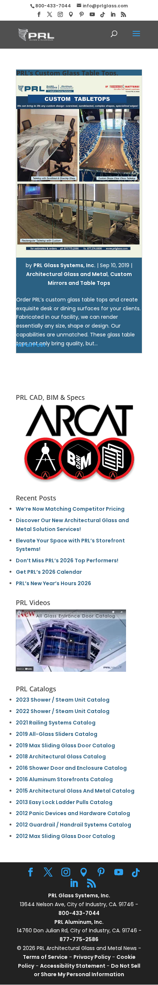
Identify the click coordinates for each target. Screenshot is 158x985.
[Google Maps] (70, 14)
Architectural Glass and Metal (67, 274)
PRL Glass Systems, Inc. (64, 265)
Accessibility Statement (73, 966)
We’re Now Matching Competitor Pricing (70, 509)
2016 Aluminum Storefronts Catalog (64, 779)
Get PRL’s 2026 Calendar (49, 572)
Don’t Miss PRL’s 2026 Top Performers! (67, 560)
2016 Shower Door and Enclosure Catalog (71, 768)
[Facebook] (39, 14)
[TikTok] (102, 14)
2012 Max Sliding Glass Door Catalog (65, 836)
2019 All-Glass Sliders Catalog (56, 734)
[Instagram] (60, 14)
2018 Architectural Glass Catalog (61, 756)
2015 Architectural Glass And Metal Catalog (75, 790)
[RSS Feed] (123, 14)
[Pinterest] (81, 14)
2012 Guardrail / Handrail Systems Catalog (73, 824)
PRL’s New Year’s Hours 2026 (53, 583)
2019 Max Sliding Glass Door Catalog (65, 745)
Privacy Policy (92, 957)
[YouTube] (92, 14)
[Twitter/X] (49, 14)
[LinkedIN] (112, 14)
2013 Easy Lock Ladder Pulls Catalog (64, 802)
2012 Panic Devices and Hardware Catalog (73, 813)
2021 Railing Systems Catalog (56, 722)
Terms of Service (45, 957)
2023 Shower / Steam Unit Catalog (62, 699)
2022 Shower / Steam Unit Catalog (62, 711)
